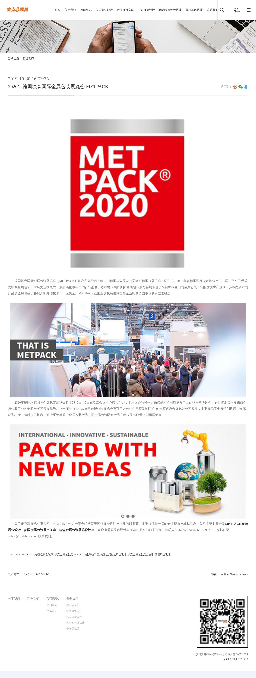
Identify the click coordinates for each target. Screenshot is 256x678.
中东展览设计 (146, 9)
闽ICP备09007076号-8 (235, 659)
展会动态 (52, 611)
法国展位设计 (74, 616)
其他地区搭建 (194, 9)
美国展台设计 (74, 605)
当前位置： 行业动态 (21, 58)
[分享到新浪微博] (235, 87)
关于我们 (70, 9)
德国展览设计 (74, 611)
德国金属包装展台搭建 (40, 530)
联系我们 (212, 9)
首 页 (57, 9)
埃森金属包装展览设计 (75, 530)
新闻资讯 (86, 9)
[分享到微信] (240, 87)
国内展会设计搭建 (170, 9)
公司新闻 (52, 605)
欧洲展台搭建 (125, 9)
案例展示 (72, 598)
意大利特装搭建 (75, 622)
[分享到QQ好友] (246, 87)
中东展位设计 (74, 628)
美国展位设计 (104, 9)
